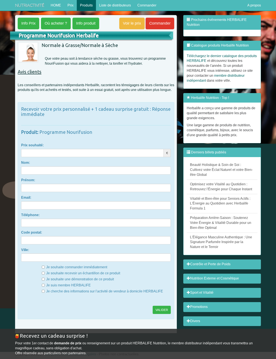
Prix (70, 5)
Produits (86, 5)
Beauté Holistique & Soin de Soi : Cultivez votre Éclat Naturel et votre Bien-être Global (221, 169)
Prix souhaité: (32, 145)
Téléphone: (30, 215)
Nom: (25, 162)
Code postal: (31, 232)
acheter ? (56, 23)
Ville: (25, 250)
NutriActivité (29, 5)
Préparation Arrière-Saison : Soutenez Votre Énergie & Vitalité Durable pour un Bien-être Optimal (220, 222)
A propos (254, 5)
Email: (26, 197)
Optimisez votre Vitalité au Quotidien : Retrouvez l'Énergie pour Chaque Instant (221, 186)
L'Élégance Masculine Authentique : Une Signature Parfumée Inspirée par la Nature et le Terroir (221, 242)
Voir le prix (132, 23)
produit (86, 23)
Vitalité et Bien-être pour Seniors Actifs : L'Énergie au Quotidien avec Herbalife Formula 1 (220, 203)
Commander (146, 5)
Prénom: (28, 180)
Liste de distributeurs (115, 5)
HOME (56, 5)
